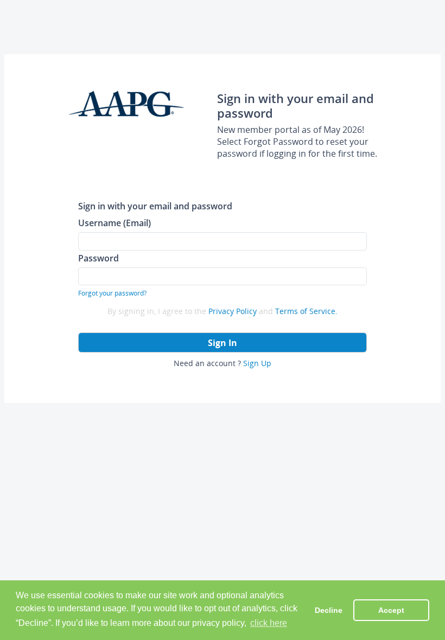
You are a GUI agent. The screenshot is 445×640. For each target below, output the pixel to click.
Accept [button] (391, 610)
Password (98, 258)
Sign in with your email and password (155, 206)
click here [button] (268, 623)
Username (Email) (114, 222)
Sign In (222, 343)
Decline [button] (328, 610)
